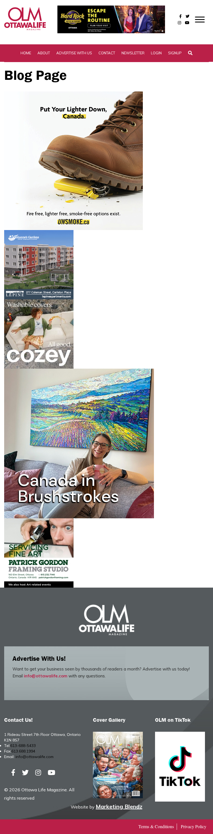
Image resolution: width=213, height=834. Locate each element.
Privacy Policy (193, 826)
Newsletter (132, 53)
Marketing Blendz (119, 806)
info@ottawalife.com (45, 676)
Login (156, 53)
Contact (106, 53)
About (43, 53)
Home (26, 53)
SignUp (175, 53)
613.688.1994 (23, 751)
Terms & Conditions (156, 826)
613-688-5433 (23, 745)
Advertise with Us (74, 53)
